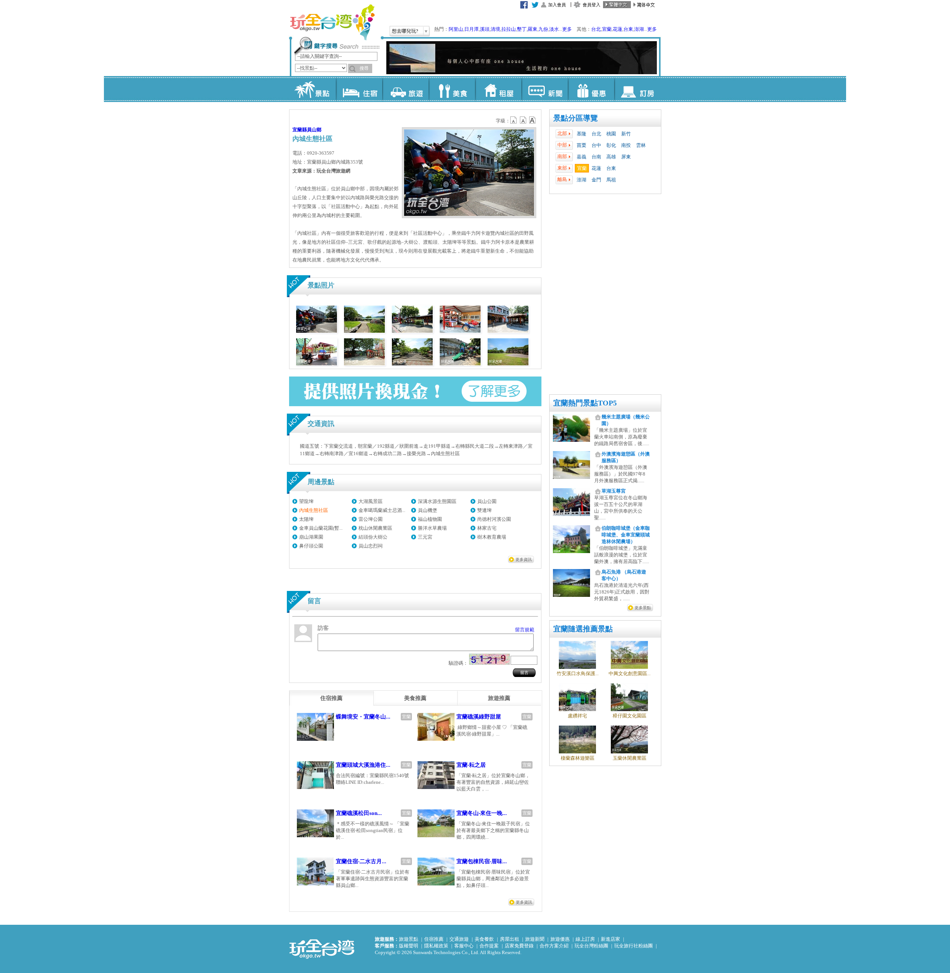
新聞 (544, 89)
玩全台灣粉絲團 (591, 946)
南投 (626, 145)
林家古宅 (487, 528)
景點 (312, 89)
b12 (514, 120)
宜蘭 (607, 29)
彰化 (611, 145)
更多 (567, 29)
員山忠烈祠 (370, 546)
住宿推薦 (433, 939)
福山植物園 (430, 519)
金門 (596, 180)
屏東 (626, 157)
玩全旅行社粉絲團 (633, 946)
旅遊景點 (408, 939)
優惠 (591, 89)
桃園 (611, 134)
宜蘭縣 (299, 129)
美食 (452, 89)
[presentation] (331, 698)
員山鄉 (314, 129)
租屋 (498, 89)
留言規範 (524, 629)
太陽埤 (306, 519)
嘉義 (581, 157)
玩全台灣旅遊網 (332, 22)
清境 (495, 29)
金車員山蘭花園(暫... (321, 528)
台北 (596, 29)
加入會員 (557, 4)
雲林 (641, 145)
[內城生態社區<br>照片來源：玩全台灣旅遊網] (316, 331)
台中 (596, 145)
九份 (543, 29)
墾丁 (522, 29)
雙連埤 (484, 510)
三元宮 (425, 537)
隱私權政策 (436, 946)
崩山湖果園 (311, 537)
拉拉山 (508, 29)
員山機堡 (427, 510)
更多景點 (643, 607)
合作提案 (489, 946)
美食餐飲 (484, 939)
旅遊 (405, 89)
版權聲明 (408, 946)
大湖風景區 (370, 501)
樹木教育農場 (491, 537)
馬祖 (611, 180)
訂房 (637, 89)
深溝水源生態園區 (437, 501)
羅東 (532, 29)
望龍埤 (306, 501)
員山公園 (487, 501)
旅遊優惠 (560, 939)
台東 (628, 29)
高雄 (611, 157)
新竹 (626, 134)
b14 (532, 120)
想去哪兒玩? (405, 31)
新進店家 (610, 939)
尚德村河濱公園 (494, 519)
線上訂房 (585, 939)
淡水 (554, 29)
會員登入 (591, 4)
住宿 (359, 89)
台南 (596, 157)
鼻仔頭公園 (311, 546)
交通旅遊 (459, 939)
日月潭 (471, 29)
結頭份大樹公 (372, 537)
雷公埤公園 (370, 519)
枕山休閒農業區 (375, 528)
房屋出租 (509, 939)
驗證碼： (458, 663)
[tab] (331, 698)
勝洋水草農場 (432, 528)
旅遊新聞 (534, 939)
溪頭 (484, 29)
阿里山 (456, 29)
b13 (523, 120)
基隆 (581, 134)
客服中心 (464, 946)
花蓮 (617, 29)
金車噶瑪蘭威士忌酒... (381, 510)
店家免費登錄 (519, 946)
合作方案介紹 (554, 946)
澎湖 (639, 29)
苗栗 (581, 145)
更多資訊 (523, 559)
